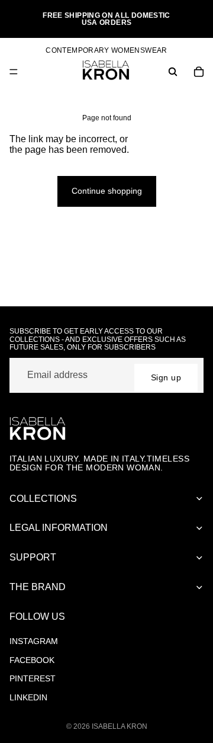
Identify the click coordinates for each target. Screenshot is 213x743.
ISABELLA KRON (119, 726)
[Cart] (199, 72)
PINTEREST (32, 678)
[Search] (173, 72)
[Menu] (13, 71)
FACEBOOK (31, 660)
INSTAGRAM (33, 641)
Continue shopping (107, 191)
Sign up (166, 377)
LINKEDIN (28, 697)
